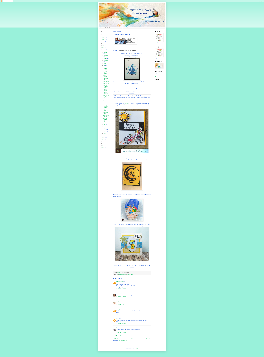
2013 (103, 141)
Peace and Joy (106, 81)
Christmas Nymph (105, 90)
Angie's (126, 103)
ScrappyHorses (119, 309)
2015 (103, 137)
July (104, 65)
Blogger (137, 348)
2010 (103, 147)
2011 (103, 145)
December (105, 52)
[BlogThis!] (124, 272)
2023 (103, 39)
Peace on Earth (106, 83)
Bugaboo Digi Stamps (122, 274)
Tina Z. (117, 327)
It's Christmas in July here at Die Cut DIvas (106, 105)
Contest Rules (108, 27)
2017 (117, 274)
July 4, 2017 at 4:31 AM (121, 314)
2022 (103, 41)
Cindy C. (118, 301)
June (105, 124)
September (106, 60)
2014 (103, 139)
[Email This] (123, 272)
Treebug (134, 57)
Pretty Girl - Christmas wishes (105, 86)
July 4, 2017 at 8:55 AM (121, 323)
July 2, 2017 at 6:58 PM (121, 296)
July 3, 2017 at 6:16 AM (121, 304)
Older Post (148, 338)
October (105, 58)
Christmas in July (105, 79)
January (105, 133)
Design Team (127, 27)
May (105, 126)
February (105, 131)
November (106, 55)
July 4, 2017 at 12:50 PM (121, 332)
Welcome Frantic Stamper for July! (106, 120)
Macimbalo (118, 293)
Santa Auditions (105, 110)
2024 (103, 37)
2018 (103, 49)
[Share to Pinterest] (128, 272)
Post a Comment (118, 335)
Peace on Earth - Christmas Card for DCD (106, 97)
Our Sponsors (118, 27)
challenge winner (130, 274)
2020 (103, 45)
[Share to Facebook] (127, 272)
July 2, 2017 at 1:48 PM (121, 288)
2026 (103, 34)
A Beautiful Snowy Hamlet (105, 72)
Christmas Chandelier (105, 101)
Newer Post (116, 338)
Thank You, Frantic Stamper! (105, 68)
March (105, 129)
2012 (103, 143)
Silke (117, 318)
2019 (103, 47)
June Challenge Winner (106, 116)
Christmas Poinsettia (105, 93)
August (105, 63)
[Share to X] (126, 272)
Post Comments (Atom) (123, 340)
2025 (103, 36)
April (105, 128)
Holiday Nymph (105, 76)
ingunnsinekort (119, 281)
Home (101, 27)
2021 (103, 43)
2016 (103, 136)
